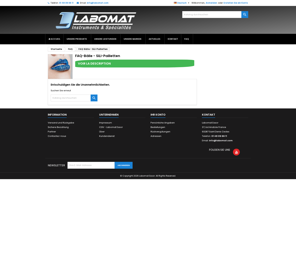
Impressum (105, 122)
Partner (52, 131)
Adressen (156, 136)
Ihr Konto (158, 115)
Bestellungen (158, 127)
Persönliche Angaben (163, 122)
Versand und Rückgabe (61, 122)
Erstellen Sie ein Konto (236, 2)
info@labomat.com (97, 2)
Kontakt (208, 115)
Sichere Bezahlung (58, 127)
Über (102, 131)
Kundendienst (107, 136)
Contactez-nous (57, 136)
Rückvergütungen (160, 131)
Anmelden (211, 2)
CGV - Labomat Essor (111, 127)
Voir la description (94, 63)
